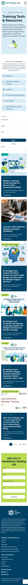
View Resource (7, 195)
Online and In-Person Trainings (10, 244)
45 (20, 444)
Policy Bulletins (5, 566)
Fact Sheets (10, 101)
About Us (4, 572)
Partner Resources (7, 555)
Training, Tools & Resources (10, 538)
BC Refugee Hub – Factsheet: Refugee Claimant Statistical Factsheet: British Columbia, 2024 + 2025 (13, 373)
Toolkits (8, 89)
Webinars (9, 76)
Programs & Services (7, 559)
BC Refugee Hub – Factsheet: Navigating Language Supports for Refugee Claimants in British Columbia (13, 325)
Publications (4, 557)
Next (23, 444)
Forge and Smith (15, 582)
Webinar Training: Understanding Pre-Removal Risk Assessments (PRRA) (12, 183)
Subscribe (14, 497)
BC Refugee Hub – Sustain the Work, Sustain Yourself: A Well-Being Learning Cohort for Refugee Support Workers (13, 276)
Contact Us (5, 574)
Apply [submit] (13, 140)
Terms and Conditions (14, 580)
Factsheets (5, 295)
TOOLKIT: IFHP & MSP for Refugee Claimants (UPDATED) (14, 229)
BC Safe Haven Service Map (15, 95)
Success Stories (6, 569)
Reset (14, 144)
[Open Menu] (25, 3)
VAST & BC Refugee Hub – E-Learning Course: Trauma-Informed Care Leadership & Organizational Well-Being (13, 423)
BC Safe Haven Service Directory (14, 108)
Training (3, 561)
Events (3, 564)
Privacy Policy (4, 580)
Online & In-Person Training (12, 83)
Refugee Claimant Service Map (9, 549)
